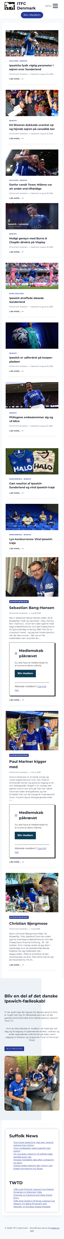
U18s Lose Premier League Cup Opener (33, 1189)
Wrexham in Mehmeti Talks (27, 1192)
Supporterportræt (19, 601)
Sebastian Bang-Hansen (31, 608)
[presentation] (32, 43)
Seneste (23, 61)
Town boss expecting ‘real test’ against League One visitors (33, 1144)
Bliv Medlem (32, 15)
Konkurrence (15, 479)
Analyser (13, 61)
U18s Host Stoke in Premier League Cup (34, 1201)
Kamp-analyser (16, 293)
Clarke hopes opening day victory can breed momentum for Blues (33, 1167)
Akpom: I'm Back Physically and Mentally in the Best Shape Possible (31, 1205)
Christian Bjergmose (28, 923)
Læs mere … (16, 700)
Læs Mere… (16, 79)
